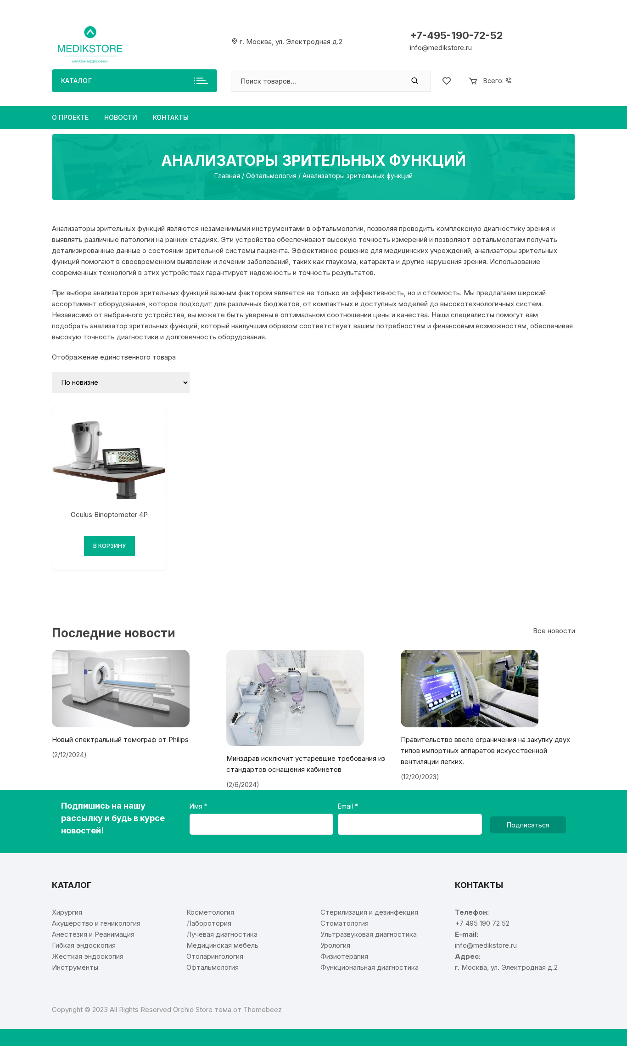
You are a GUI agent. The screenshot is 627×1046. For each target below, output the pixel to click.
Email (346, 806)
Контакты (171, 117)
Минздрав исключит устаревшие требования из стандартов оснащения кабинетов (305, 764)
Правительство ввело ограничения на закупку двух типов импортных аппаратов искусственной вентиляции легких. (485, 750)
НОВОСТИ (120, 117)
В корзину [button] (109, 545)
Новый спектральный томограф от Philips (120, 739)
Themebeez (262, 1009)
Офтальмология (271, 176)
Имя (197, 806)
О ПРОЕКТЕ (70, 117)
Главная (227, 176)
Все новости (554, 630)
